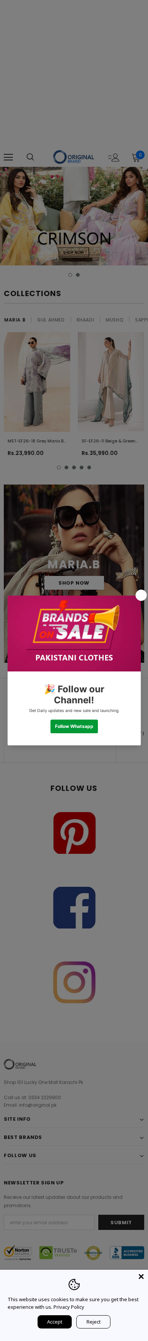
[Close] (141, 1276)
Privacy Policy (69, 1306)
